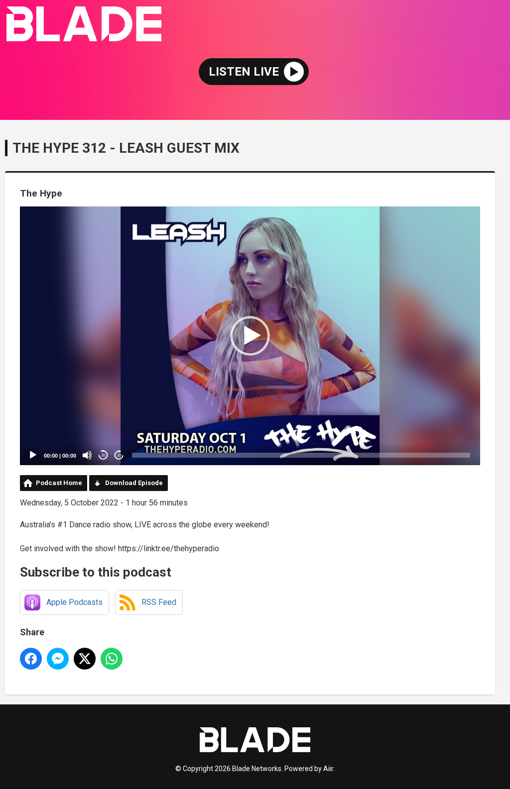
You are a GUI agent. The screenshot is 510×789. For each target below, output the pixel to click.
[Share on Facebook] (31, 659)
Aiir (328, 769)
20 (103, 455)
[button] (250, 336)
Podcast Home (59, 483)
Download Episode (134, 483)
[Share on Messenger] (58, 659)
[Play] (33, 455)
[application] (250, 335)
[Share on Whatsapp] (112, 659)
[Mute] (87, 455)
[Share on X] (85, 659)
